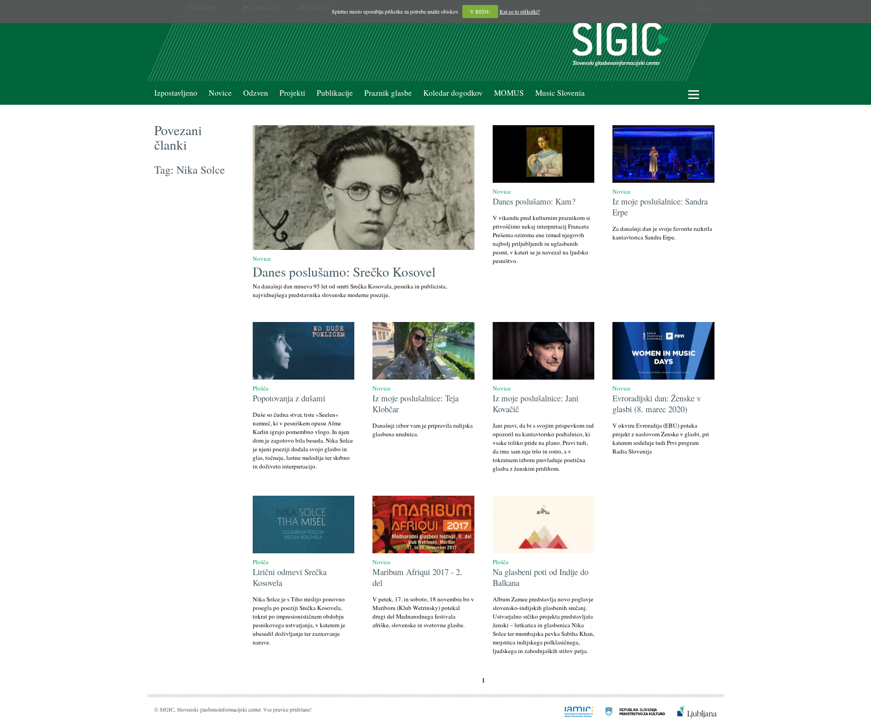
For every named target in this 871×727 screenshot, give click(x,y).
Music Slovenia (560, 93)
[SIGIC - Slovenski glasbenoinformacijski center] (621, 43)
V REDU (480, 11)
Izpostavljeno (175, 93)
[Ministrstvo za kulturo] (629, 711)
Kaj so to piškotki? (519, 11)
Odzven (255, 93)
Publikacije (335, 93)
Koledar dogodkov (453, 93)
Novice (220, 93)
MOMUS (509, 93)
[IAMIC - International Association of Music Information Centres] (573, 711)
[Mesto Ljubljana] (691, 711)
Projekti (292, 93)
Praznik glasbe (388, 93)
